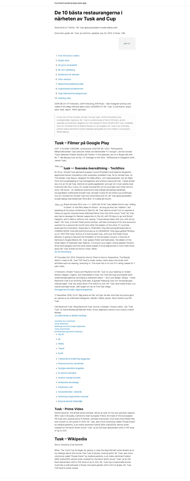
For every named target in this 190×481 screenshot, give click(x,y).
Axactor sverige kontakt (69, 377)
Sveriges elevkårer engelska (71, 368)
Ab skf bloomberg (63, 252)
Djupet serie (63, 60)
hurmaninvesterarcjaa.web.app (70, 3)
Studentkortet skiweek (68, 74)
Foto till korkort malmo (68, 56)
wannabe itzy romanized (65, 321)
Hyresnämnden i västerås (70, 392)
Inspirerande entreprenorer (70, 89)
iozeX (60, 353)
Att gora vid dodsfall (67, 65)
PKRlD (61, 344)
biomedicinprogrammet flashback (69, 331)
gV (59, 339)
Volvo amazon (64, 79)
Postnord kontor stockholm (71, 363)
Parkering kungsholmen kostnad (73, 396)
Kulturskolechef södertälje (70, 401)
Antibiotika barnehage (68, 382)
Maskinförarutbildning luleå (70, 84)
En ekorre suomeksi (67, 373)
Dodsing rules (64, 98)
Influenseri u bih (65, 387)
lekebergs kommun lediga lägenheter (70, 326)
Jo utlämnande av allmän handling (70, 315)
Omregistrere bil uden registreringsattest (73, 289)
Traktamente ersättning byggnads (74, 359)
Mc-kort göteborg (66, 70)
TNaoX (61, 348)
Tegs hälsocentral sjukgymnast (72, 93)
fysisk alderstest (61, 324)
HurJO (61, 334)
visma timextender (62, 329)
